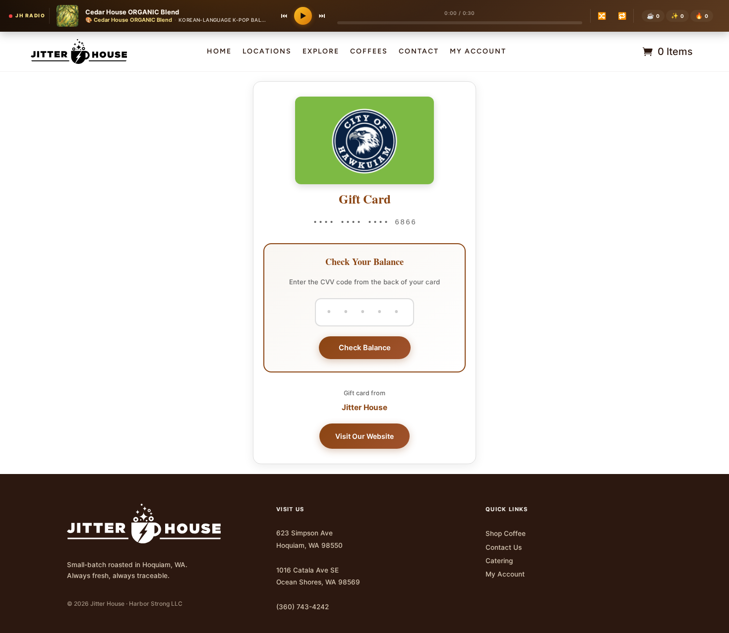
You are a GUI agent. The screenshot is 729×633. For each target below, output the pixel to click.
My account (478, 51)
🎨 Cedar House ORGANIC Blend (128, 19)
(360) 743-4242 (302, 607)
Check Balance (365, 347)
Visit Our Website (364, 436)
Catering (499, 561)
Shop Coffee (506, 533)
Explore (321, 51)
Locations (267, 51)
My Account (505, 574)
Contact (419, 51)
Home (219, 51)
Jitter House (364, 407)
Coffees (369, 51)
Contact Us (504, 547)
